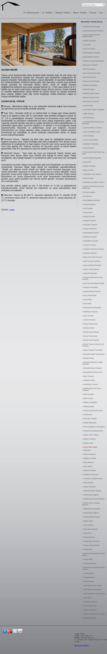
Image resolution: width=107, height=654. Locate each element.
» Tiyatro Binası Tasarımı (91, 541)
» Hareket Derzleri (88, 217)
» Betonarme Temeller (90, 65)
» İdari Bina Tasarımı (89, 253)
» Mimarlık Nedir (88, 358)
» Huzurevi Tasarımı (89, 245)
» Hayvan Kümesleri (89, 229)
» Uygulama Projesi (89, 563)
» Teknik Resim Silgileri (90, 513)
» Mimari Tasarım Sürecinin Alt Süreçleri (93, 345)
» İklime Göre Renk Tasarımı (92, 257)
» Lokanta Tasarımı (89, 320)
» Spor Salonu (87, 466)
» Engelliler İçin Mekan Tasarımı (93, 182)
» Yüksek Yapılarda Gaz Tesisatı (93, 614)
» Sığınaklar (86, 450)
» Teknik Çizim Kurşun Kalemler (93, 499)
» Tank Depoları (87, 483)
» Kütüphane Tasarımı (90, 312)
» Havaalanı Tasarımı (89, 225)
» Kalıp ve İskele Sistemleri (91, 265)
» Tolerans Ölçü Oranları (90, 545)
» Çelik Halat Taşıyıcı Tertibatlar (93, 110)
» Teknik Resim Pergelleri (91, 509)
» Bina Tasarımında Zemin (91, 73)
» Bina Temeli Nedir (89, 77)
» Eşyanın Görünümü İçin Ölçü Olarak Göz (93, 187)
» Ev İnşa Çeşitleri (88, 192)
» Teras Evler (86, 533)
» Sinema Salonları (89, 454)
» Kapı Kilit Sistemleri (89, 273)
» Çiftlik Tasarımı (88, 114)
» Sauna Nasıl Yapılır (89, 447)
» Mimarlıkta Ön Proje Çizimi (92, 372)
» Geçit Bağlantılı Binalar (91, 200)
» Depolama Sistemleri (90, 144)
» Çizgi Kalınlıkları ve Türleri (92, 128)
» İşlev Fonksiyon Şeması (91, 261)
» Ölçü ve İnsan (87, 398)
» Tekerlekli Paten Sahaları (91, 491)
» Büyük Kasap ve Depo (90, 97)
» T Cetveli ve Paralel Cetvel (92, 479)
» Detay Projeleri (88, 148)
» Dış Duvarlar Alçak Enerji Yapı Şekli (93, 153)
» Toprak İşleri (87, 549)
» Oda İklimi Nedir (88, 380)
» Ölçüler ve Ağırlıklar (89, 402)
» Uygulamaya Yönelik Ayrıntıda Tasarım (93, 568)
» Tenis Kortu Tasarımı (90, 529)
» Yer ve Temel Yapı (89, 606)
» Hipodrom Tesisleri (89, 237)
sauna (12, 209)
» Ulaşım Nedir (87, 559)
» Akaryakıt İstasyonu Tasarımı (92, 31)
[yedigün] (5, 631)
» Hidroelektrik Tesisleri (90, 233)
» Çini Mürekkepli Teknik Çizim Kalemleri (93, 123)
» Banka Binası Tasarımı (90, 57)
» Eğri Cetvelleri (88, 170)
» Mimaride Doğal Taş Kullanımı (93, 354)
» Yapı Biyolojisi (87, 573)
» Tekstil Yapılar (87, 521)
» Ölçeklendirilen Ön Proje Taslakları (91, 389)
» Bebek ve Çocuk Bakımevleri (93, 61)
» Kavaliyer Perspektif (90, 287)
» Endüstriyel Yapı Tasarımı (91, 174)
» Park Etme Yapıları (89, 419)
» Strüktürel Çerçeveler (90, 474)
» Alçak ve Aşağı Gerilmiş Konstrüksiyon (91, 36)
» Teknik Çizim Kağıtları (90, 495)
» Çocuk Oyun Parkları (90, 140)
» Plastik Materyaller (89, 423)
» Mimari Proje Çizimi (89, 336)
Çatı (101, 12)
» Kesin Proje (87, 299)
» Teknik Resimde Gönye (91, 517)
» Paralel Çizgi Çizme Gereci (92, 410)
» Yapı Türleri (87, 598)
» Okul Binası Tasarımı (90, 384)
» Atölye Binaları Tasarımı (91, 53)
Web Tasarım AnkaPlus (81, 645)
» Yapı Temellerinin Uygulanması (94, 594)
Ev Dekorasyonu (31, 12)
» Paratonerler (87, 415)
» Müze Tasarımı (88, 376)
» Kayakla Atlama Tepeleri (91, 291)
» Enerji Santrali (88, 178)
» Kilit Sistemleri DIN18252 (91, 308)
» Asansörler (86, 45)
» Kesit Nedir (86, 304)
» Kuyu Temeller (88, 316)
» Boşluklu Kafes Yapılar (90, 93)
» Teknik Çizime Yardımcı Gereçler (91, 504)
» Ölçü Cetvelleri (88, 394)
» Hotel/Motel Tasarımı (90, 241)
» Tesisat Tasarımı (88, 537)
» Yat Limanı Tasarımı (89, 602)
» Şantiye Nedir (87, 443)
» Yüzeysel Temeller (89, 618)
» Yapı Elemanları (88, 577)
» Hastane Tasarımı (89, 221)
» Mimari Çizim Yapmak (90, 332)
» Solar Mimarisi (88, 462)
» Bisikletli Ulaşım (88, 89)
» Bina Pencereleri (88, 69)
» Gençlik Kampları (89, 204)
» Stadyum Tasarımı (89, 470)
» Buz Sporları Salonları (90, 101)
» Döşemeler (86, 162)
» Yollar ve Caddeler (89, 610)
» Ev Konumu (87, 196)
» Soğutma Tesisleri (89, 458)
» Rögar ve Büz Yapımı (90, 435)
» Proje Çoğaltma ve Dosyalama (93, 427)
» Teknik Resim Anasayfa (91, 27)
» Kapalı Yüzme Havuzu (90, 269)
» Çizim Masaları (88, 136)
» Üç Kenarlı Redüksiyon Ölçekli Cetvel (93, 554)
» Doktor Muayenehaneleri (91, 158)
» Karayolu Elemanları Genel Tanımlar (92, 278)
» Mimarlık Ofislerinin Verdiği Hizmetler (92, 363)
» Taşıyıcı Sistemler (89, 487)
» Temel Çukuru (87, 525)
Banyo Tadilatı (80, 12)
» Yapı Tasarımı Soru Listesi (92, 585)
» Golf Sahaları (87, 208)
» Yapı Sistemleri (88, 581)
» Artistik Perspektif (89, 41)
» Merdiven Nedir (88, 328)
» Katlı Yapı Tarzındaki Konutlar (93, 283)
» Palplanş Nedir (88, 406)
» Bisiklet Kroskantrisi (89, 85)
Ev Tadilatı (47, 12)
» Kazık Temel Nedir (89, 295)
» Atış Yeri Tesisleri (88, 49)
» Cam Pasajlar (87, 106)
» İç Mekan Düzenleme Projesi (93, 249)
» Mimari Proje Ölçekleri (90, 340)
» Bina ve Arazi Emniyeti (90, 81)
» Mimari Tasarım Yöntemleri (92, 350)
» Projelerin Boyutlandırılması (92, 431)
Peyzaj (93, 12)
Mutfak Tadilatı (62, 12)
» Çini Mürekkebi (88, 118)
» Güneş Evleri (87, 212)
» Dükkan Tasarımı (88, 166)
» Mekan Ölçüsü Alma (90, 324)
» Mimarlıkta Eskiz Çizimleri (92, 368)
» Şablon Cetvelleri (89, 439)
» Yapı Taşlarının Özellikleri (91, 590)
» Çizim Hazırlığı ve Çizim (91, 132)
